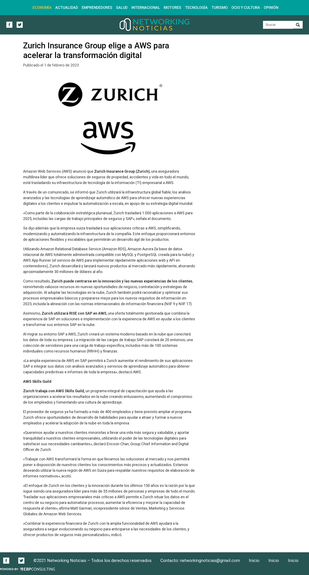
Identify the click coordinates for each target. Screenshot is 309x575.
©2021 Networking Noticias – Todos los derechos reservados (92, 560)
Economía (42, 7)
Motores (172, 7)
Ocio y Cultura (245, 7)
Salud (122, 7)
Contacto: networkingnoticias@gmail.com (200, 560)
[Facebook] (8, 560)
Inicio (254, 560)
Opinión (271, 7)
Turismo (219, 7)
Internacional (145, 7)
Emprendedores (97, 7)
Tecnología (196, 7)
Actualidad (66, 7)
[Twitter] (21, 560)
